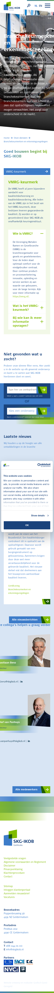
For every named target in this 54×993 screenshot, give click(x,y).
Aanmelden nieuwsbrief (17, 893)
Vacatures (9, 897)
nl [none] (36, 6)
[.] (41, 390)
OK (27, 525)
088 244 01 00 (13, 946)
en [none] (40, 6)
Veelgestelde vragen (15, 858)
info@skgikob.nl (14, 949)
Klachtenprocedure (14, 873)
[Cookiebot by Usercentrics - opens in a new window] (38, 465)
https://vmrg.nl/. (21, 297)
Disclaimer (9, 866)
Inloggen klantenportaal (17, 890)
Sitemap (8, 886)
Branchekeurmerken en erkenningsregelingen (19, 591)
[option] (40, 6)
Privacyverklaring (13, 869)
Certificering (14, 586)
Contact (8, 877)
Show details (38, 515)
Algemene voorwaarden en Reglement (25, 862)
